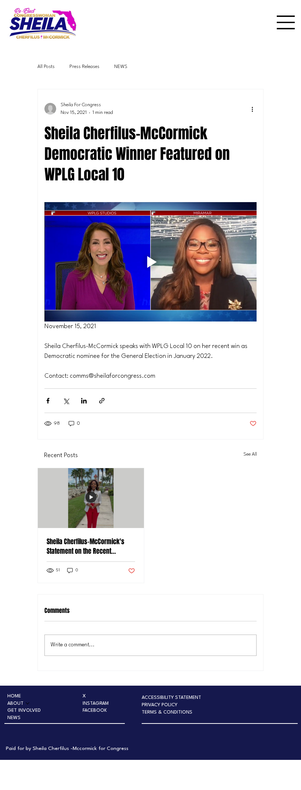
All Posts (46, 66)
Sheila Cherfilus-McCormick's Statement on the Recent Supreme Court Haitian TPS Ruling (90, 546)
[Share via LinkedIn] (83, 400)
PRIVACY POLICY (159, 705)
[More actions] (252, 108)
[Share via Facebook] (47, 400)
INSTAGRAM (96, 703)
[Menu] (286, 22)
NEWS (120, 66)
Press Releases (84, 66)
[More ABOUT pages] (27, 703)
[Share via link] (101, 400)
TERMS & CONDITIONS (167, 712)
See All (250, 454)
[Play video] (150, 262)
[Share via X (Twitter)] (65, 400)
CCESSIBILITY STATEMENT (173, 697)
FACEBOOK (95, 710)
